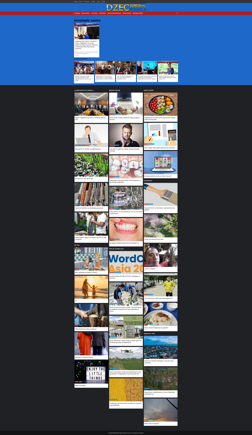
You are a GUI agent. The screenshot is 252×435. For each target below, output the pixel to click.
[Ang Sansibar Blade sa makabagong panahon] (91, 194)
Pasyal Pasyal (147, 388)
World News (102, 13)
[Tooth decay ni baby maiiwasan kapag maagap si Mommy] (126, 104)
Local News (94, 13)
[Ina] (91, 287)
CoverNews (134, 432)
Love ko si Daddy (149, 269)
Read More (77, 55)
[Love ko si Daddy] (160, 255)
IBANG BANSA (120, 72)
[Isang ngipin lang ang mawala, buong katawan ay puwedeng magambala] (126, 166)
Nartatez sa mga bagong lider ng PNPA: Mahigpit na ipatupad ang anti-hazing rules (167, 77)
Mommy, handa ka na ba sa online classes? (157, 176)
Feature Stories (127, 13)
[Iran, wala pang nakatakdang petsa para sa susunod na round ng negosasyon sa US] (126, 67)
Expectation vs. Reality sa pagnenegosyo (88, 149)
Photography (86, 1)
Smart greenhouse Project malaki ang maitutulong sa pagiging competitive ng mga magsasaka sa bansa (125, 309)
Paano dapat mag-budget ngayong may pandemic (159, 148)
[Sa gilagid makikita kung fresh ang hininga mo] (126, 229)
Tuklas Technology (117, 272)
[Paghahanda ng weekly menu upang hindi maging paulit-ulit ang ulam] (160, 104)
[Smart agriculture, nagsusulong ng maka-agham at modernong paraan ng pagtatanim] (126, 327)
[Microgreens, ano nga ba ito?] (91, 165)
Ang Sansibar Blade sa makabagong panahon (89, 208)
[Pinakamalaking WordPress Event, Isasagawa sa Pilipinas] (126, 262)
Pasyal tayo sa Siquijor (151, 423)
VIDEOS (103, 1)
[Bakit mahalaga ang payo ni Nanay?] (91, 259)
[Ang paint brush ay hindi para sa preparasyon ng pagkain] (160, 194)
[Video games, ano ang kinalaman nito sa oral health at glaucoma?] (126, 198)
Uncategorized (77, 37)
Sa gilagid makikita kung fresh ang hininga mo (124, 243)
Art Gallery (93, 1)
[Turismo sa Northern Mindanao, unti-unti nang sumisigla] (160, 347)
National (76, 72)
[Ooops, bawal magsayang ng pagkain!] (160, 314)
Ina (76, 300)
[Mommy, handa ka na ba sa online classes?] (160, 162)
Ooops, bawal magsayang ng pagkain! (156, 327)
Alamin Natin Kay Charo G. (80, 113)
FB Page (75, 1)
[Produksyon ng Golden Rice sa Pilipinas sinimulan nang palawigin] (126, 389)
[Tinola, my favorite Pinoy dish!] (160, 225)
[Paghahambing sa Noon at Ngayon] (91, 315)
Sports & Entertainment (114, 13)
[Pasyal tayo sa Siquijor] (160, 410)
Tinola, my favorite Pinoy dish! (154, 239)
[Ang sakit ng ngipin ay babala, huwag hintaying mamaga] (126, 135)
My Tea (80, 268)
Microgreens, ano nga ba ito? (84, 178)
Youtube (80, 1)
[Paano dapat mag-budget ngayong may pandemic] (160, 134)
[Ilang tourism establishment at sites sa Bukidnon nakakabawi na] (160, 378)
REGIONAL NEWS (138, 13)
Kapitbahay (151, 204)
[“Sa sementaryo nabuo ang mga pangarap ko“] (160, 284)
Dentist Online (116, 113)
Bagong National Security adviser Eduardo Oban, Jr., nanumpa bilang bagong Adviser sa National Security (104, 77)
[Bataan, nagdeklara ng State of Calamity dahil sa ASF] (91, 104)
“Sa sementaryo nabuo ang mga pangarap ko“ (158, 298)
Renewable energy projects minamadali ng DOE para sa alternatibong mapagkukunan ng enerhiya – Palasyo (147, 77)
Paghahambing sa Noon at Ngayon (86, 329)
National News (85, 13)
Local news (88, 113)
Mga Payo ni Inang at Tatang (84, 357)
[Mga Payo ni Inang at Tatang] (91, 343)
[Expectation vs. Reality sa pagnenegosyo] (91, 135)
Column (98, 1)
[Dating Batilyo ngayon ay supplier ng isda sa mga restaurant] (91, 224)
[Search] (177, 13)
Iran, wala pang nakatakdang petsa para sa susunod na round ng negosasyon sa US (125, 77)
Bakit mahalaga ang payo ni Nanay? (86, 272)
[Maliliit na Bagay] (91, 372)
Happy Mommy (151, 113)
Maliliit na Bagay (80, 385)
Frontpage (77, 13)
